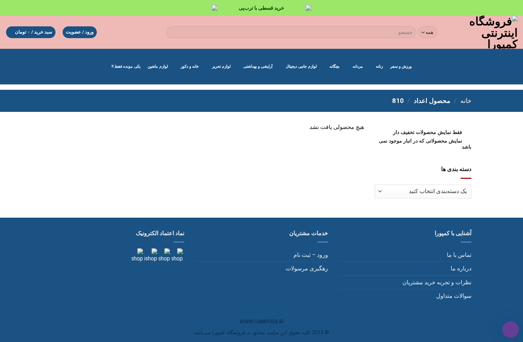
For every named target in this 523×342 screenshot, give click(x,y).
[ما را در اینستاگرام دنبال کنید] (176, 255)
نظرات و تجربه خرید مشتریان (436, 282)
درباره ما (461, 268)
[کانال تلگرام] (163, 255)
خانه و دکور (190, 66)
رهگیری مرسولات (307, 268)
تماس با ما (459, 255)
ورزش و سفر (401, 66)
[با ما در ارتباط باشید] (137, 255)
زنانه (379, 66)
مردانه (358, 66)
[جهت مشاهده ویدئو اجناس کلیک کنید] (150, 255)
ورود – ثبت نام (311, 255)
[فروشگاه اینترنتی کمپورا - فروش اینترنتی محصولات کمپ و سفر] (484, 32)
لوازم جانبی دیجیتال (301, 66)
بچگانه (334, 66)
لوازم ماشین (158, 66)
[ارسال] (173, 32)
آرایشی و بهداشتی (258, 66)
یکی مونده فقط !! (126, 66)
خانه (465, 100)
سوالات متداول (453, 295)
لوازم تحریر (221, 66)
